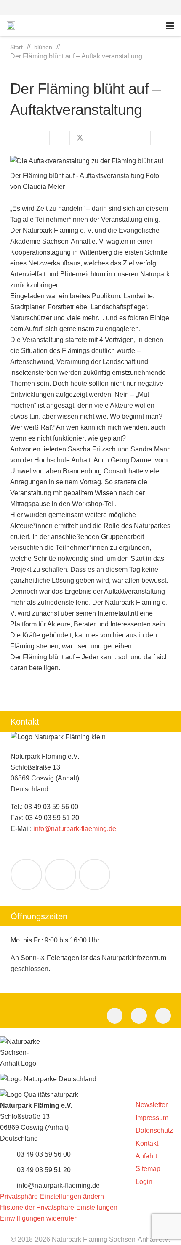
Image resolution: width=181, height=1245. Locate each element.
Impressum (152, 1117)
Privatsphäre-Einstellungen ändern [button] (52, 1196)
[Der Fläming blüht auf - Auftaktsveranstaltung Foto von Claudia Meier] (90, 161)
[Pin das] (120, 138)
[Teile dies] (60, 138)
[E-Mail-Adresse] (26, 874)
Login (144, 1181)
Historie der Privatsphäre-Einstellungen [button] (58, 1207)
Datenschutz (154, 1130)
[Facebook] (60, 874)
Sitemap (148, 1168)
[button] (90, 7)
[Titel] (11, 25)
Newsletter (152, 1104)
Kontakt (147, 1143)
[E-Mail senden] (39, 138)
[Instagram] (163, 1016)
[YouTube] (94, 874)
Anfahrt (146, 1156)
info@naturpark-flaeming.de (74, 828)
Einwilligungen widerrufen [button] (39, 1218)
